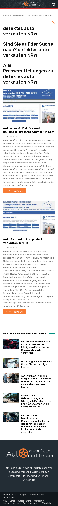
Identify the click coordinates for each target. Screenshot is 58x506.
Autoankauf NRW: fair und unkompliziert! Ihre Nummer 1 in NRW (29, 130)
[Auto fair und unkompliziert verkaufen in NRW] (29, 217)
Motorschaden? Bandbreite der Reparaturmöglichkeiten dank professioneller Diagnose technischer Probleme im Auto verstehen (35, 424)
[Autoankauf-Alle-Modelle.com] (29, 454)
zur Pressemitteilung (14, 191)
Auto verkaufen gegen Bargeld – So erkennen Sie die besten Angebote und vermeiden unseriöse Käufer (36, 381)
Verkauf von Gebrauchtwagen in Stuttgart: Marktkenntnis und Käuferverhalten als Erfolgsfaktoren (36, 401)
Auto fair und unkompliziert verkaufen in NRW (22, 241)
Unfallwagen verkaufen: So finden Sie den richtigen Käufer (36, 364)
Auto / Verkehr (10, 348)
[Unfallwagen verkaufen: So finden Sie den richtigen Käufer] (11, 363)
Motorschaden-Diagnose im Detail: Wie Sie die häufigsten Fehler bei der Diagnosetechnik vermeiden (35, 347)
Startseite (7, 15)
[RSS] (53, 23)
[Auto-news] (29, 4)
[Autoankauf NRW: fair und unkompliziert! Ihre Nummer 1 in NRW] (29, 106)
